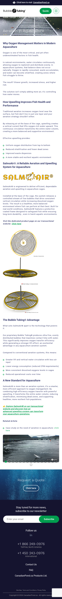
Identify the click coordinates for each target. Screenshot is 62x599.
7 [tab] (27, 462)
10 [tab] (38, 462)
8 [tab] (31, 462)
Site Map (19, 590)
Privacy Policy (41, 590)
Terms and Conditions (29, 590)
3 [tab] (13, 462)
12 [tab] (45, 462)
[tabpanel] (31, 448)
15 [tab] (56, 462)
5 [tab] (20, 462)
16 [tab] (31, 465)
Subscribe (49, 519)
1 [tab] (6, 462)
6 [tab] (24, 462)
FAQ (31, 570)
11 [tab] (42, 462)
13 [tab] (49, 462)
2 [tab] (9, 462)
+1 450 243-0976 (31, 553)
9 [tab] (35, 462)
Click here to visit (33, 2)
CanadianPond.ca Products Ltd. (31, 575)
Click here (16, 224)
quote (46, 11)
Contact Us (31, 564)
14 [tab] (53, 462)
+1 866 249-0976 (31, 544)
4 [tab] (17, 462)
